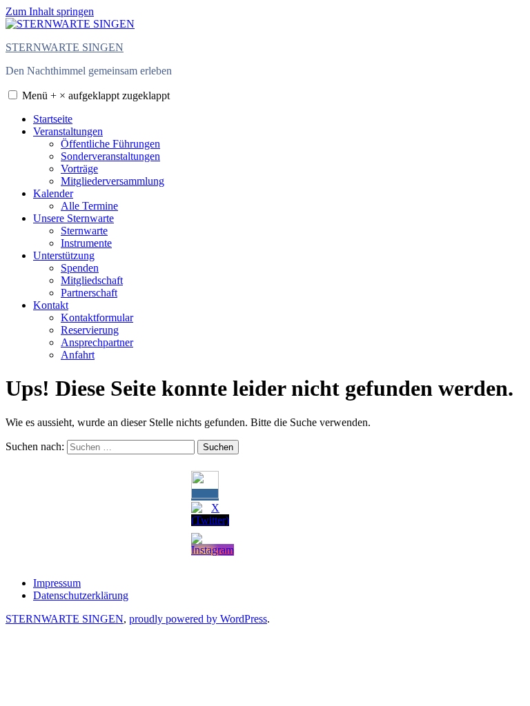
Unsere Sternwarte (73, 218)
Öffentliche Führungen (110, 144)
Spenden (80, 268)
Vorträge (79, 168)
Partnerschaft (89, 293)
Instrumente (86, 243)
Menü (96, 95)
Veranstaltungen (68, 131)
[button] (12, 94)
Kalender (53, 193)
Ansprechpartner (97, 342)
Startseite (52, 119)
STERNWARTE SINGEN (65, 47)
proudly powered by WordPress (198, 619)
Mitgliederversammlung (112, 181)
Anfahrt (78, 355)
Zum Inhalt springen (50, 11)
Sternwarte (84, 230)
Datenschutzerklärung (80, 595)
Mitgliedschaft (92, 280)
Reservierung (90, 330)
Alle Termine (89, 206)
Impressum (57, 583)
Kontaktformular (97, 317)
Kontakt (50, 305)
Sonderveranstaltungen (110, 156)
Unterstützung (64, 255)
